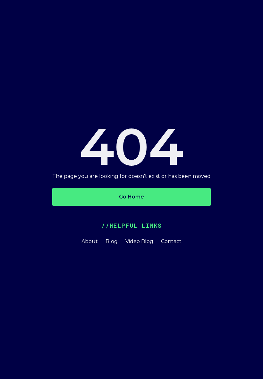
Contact (171, 241)
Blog (112, 241)
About (89, 241)
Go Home (131, 197)
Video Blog (139, 241)
